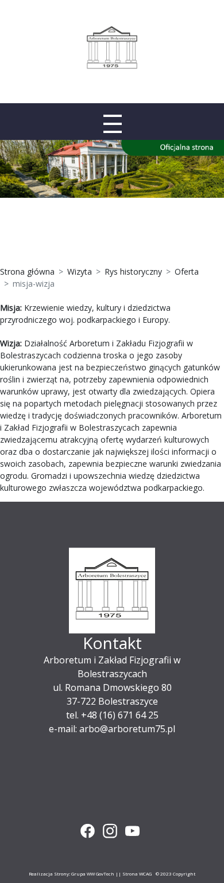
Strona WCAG (137, 873)
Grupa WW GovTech (92, 873)
